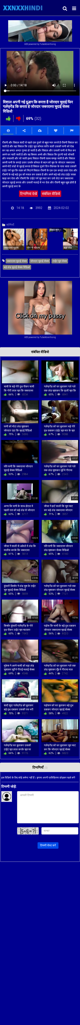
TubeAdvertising (48, 44)
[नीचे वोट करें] (18, 118)
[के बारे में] (8, 130)
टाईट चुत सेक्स (59, 261)
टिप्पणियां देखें (28, 194)
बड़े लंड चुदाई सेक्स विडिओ (17, 267)
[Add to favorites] (56, 130)
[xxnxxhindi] (24, 8)
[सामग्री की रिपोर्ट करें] (72, 130)
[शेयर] (24, 130)
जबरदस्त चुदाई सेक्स (17, 261)
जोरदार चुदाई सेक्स (39, 261)
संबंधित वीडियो (51, 194)
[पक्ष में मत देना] (8, 118)
